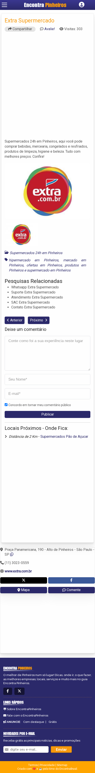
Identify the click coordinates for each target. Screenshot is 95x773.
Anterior (16, 320)
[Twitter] (19, 691)
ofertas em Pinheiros (44, 265)
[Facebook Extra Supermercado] (71, 580)
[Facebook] (7, 691)
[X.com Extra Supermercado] (23, 580)
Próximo (37, 320)
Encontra (45, 5)
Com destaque (33, 722)
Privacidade (47, 765)
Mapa (25, 590)
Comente (74, 590)
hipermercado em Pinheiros (33, 260)
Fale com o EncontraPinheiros (27, 715)
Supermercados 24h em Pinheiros (36, 253)
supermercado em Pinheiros (48, 270)
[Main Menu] (4, 4)
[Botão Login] (81, 5)
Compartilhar (22, 29)
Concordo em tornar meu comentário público (39, 405)
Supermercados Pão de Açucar (64, 436)
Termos (33, 765)
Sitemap (62, 765)
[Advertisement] (47, 87)
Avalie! (49, 29)
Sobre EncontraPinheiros (24, 709)
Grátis (53, 722)
